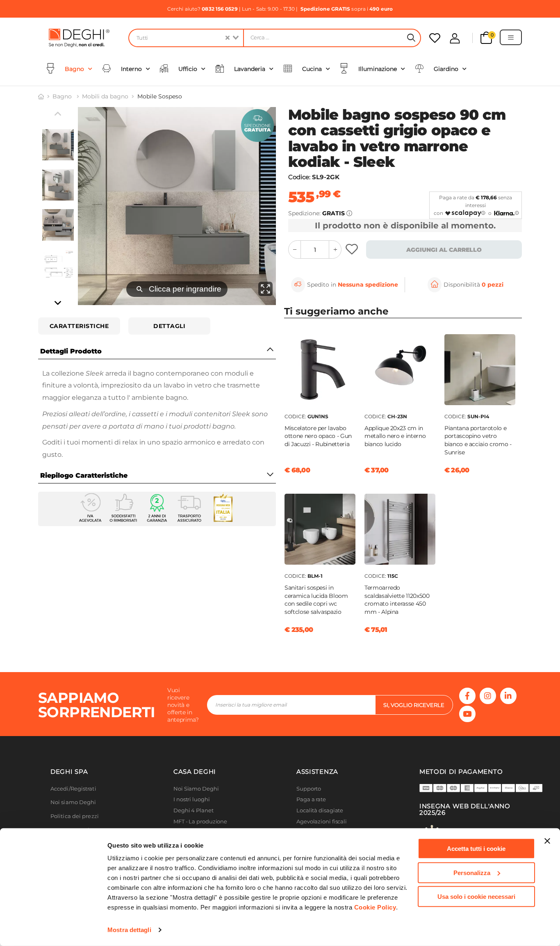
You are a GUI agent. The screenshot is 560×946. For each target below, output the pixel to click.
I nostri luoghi (191, 799)
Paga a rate (311, 799)
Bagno (62, 96)
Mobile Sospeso (159, 96)
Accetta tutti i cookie (476, 848)
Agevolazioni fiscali (321, 821)
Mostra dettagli (129, 929)
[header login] (455, 38)
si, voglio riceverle (413, 705)
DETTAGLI (169, 326)
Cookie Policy (375, 907)
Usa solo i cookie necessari (476, 896)
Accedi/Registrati (73, 789)
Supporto (308, 789)
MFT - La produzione (200, 821)
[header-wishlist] (434, 37)
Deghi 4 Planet (193, 810)
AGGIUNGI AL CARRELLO (444, 249)
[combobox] (185, 38)
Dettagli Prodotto (71, 351)
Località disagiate (319, 810)
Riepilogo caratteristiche (83, 475)
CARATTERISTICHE (79, 326)
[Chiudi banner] (547, 841)
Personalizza (471, 872)
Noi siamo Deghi (73, 802)
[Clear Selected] (227, 38)
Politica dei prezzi (74, 816)
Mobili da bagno (105, 96)
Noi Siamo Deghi (196, 789)
